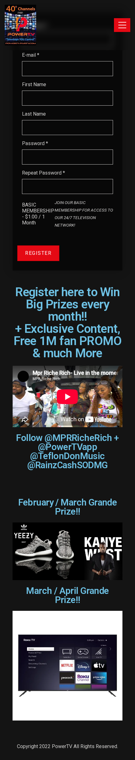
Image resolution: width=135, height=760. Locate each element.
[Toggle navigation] (122, 25)
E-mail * (30, 55)
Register (38, 253)
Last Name (34, 114)
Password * (35, 143)
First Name (34, 84)
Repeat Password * (43, 173)
